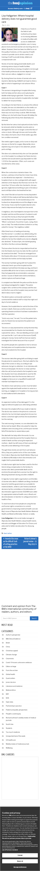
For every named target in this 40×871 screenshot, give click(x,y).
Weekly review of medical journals (17, 744)
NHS (7, 698)
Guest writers (8, 533)
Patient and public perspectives (16, 710)
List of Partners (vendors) (10, 850)
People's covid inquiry (13, 714)
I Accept (20, 855)
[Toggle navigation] (4, 3)
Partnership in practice (14, 706)
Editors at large (11, 666)
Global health (10, 674)
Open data (9, 702)
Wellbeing (9, 748)
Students (9, 728)
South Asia (9, 724)
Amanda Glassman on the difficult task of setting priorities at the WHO (10, 543)
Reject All (20, 861)
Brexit (8, 643)
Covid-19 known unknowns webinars (19, 662)
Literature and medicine (14, 686)
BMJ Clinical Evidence (13, 639)
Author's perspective (13, 635)
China (8, 647)
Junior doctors (11, 682)
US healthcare (11, 740)
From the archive (12, 670)
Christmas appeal (12, 651)
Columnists (10, 659)
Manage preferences (20, 867)
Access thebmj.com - (16, 9)
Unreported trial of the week (15, 736)
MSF (7, 694)
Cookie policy (32, 836)
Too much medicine (13, 732)
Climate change (11, 655)
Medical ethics (11, 690)
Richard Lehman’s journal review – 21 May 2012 (30, 541)
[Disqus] (20, 577)
